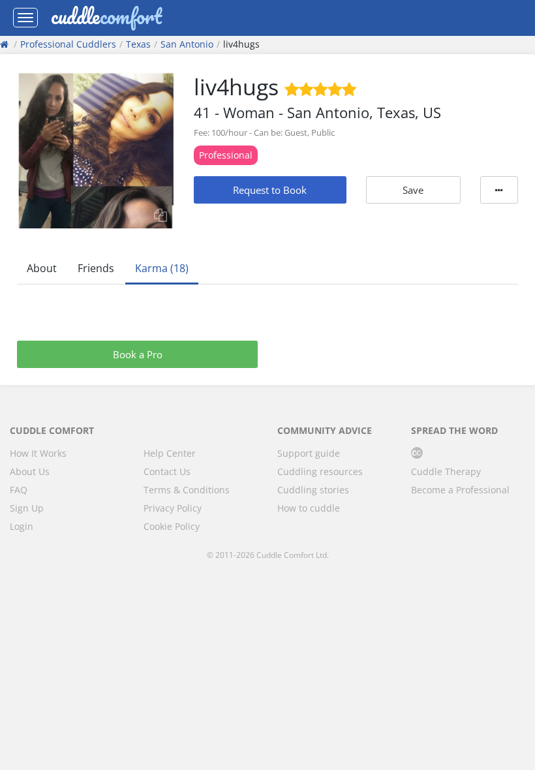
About (42, 268)
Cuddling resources (320, 471)
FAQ (18, 490)
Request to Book (270, 189)
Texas (138, 44)
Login (21, 526)
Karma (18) (162, 268)
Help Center (170, 453)
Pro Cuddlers (68, 44)
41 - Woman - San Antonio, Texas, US (317, 112)
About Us (30, 471)
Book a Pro (137, 354)
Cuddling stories (313, 490)
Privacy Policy (173, 508)
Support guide (308, 453)
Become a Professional (460, 490)
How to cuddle (308, 508)
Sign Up (27, 508)
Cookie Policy (172, 526)
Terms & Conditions (187, 490)
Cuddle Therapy (446, 471)
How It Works (38, 453)
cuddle (106, 17)
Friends (96, 268)
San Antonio (186, 44)
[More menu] (499, 190)
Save (413, 189)
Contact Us (167, 471)
